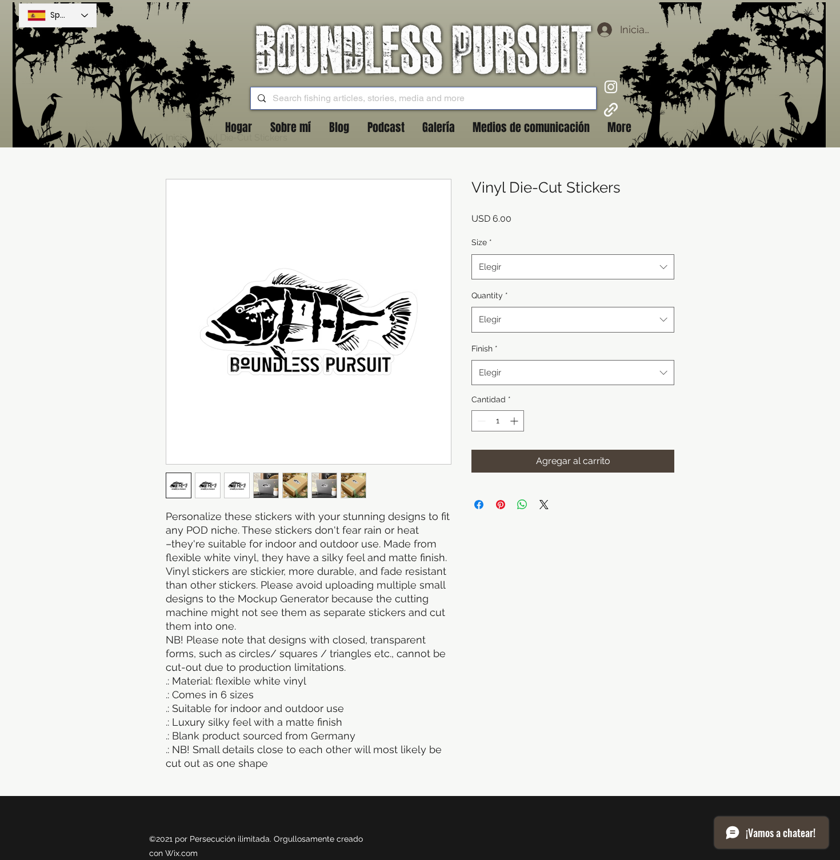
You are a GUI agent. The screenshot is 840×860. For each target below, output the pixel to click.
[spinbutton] (497, 421)
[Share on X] (544, 504)
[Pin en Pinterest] (500, 504)
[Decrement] (480, 421)
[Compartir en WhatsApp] (522, 504)
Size (481, 242)
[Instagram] (610, 86)
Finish (484, 348)
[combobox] (572, 266)
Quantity (489, 295)
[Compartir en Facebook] (479, 504)
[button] (339, 127)
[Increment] (515, 421)
